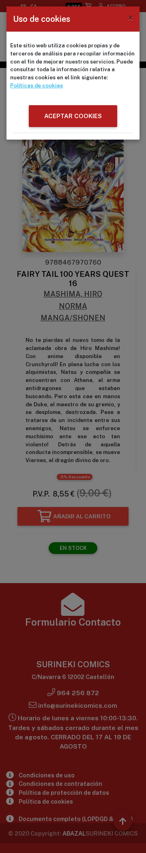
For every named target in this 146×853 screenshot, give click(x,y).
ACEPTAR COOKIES (73, 115)
